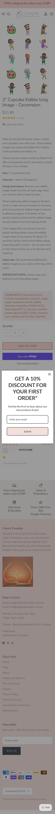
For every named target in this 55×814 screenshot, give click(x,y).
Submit (27, 431)
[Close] (49, 374)
